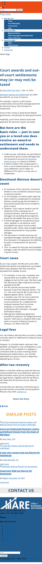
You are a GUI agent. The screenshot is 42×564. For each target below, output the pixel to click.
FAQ (9, 28)
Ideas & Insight (9, 40)
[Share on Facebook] (1, 406)
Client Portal (13, 45)
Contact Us (8, 50)
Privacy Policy (33, 558)
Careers (7, 48)
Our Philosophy (14, 23)
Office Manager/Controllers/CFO (20, 36)
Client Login (4, 12)
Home (6, 526)
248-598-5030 (12, 517)
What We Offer (10, 31)
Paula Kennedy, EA (10, 460)
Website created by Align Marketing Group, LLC (20, 561)
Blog (9, 43)
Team (10, 21)
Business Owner (14, 33)
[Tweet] (3, 406)
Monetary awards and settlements (14, 94)
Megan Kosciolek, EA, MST (14, 478)
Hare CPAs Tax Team (11, 90)
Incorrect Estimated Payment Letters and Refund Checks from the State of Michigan (19, 432)
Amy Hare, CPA (9, 439)
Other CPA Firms (14, 38)
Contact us (22, 391)
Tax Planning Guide (16, 12)
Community (12, 26)
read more (4, 443)
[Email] (5, 406)
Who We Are (8, 19)
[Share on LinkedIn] (7, 406)
